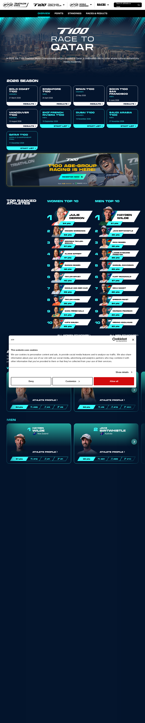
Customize (71, 381)
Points (59, 13)
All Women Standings (73, 335)
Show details (122, 372)
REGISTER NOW (72, 169)
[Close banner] (133, 340)
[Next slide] (134, 390)
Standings (74, 13)
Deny (31, 381)
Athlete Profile (44, 400)
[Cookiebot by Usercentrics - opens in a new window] (114, 340)
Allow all (114, 381)
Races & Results (96, 13)
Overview (44, 13)
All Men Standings (123, 335)
